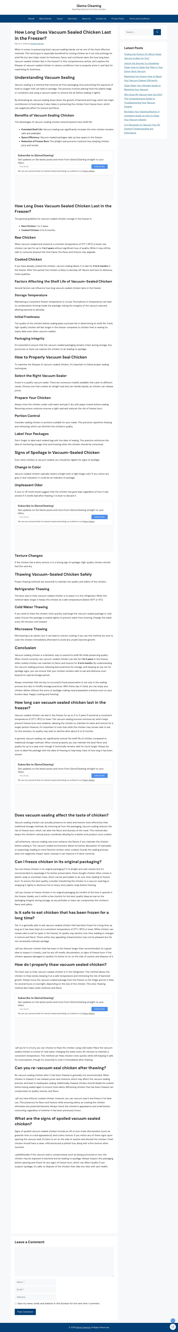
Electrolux (72, 18)
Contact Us (101, 18)
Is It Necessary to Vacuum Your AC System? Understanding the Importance (142, 128)
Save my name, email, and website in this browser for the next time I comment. (59, 1303)
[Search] (157, 32)
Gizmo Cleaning (89, 6)
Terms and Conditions (139, 18)
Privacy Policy (117, 18)
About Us (86, 18)
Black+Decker (45, 18)
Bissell (31, 18)
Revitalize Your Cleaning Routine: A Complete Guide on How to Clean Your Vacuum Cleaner (141, 115)
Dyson (60, 18)
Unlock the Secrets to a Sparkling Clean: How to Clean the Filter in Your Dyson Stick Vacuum (143, 67)
